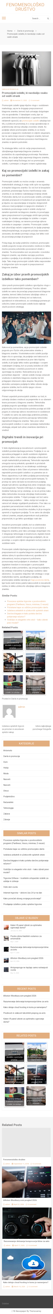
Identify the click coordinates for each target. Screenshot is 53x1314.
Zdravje (6, 819)
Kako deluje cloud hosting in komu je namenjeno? (25, 1007)
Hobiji (5, 768)
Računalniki (8, 802)
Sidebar (5, 1303)
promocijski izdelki (30, 121)
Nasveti (6, 779)
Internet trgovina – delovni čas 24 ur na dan (22, 893)
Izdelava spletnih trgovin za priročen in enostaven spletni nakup (13, 729)
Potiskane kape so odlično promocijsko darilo (27, 607)
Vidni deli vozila (10, 887)
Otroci (6, 791)
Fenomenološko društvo (25, 7)
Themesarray (35, 1311)
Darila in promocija (10, 89)
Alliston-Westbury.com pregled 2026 (26, 958)
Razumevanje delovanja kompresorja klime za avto (26, 1001)
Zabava (6, 814)
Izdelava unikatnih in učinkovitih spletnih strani (27, 610)
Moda (5, 773)
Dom (5, 762)
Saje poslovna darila (40, 580)
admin (6, 100)
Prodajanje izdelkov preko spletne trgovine (22, 904)
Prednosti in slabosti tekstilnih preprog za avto (24, 1013)
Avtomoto (7, 750)
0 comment (35, 100)
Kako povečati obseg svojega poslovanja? (22, 898)
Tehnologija (8, 808)
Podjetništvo (9, 796)
